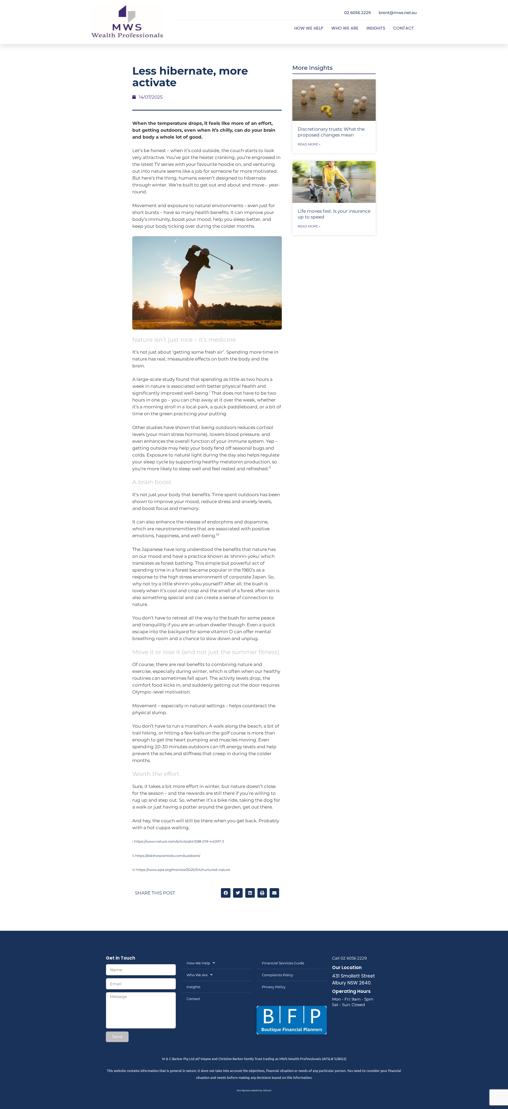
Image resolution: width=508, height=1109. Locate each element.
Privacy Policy (273, 987)
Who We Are (345, 28)
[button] (225, 893)
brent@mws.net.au (398, 12)
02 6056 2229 (357, 12)
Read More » (309, 144)
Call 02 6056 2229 (349, 958)
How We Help (308, 28)
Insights (375, 28)
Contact (403, 28)
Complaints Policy (277, 975)
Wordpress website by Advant (254, 1090)
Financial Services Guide (283, 963)
